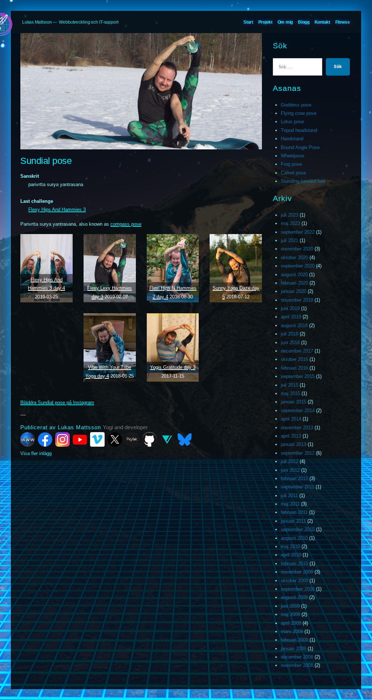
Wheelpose (292, 155)
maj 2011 (290, 504)
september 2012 (298, 453)
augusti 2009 (294, 597)
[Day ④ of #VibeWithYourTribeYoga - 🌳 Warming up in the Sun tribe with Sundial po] (110, 347)
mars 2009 (292, 631)
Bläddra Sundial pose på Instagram (57, 402)
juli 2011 (289, 495)
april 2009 (291, 623)
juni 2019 (290, 308)
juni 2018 (290, 342)
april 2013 (291, 436)
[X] (115, 439)
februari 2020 (294, 283)
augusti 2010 (294, 538)
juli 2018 (289, 334)
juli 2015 (289, 385)
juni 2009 (290, 606)
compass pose (125, 224)
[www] (27, 439)
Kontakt (322, 22)
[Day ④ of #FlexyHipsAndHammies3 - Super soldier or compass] (46, 268)
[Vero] (167, 439)
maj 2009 (290, 614)
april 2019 (291, 316)
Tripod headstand (299, 130)
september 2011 (297, 487)
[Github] (149, 439)
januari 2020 (293, 291)
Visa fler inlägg (36, 453)
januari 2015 (293, 402)
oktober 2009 (294, 580)
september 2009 (298, 589)
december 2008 (297, 657)
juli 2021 (289, 240)
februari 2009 (294, 640)
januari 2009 (293, 648)
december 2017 (297, 351)
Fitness (342, 22)
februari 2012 (294, 478)
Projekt (265, 22)
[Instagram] (62, 439)
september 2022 (298, 232)
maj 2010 (290, 546)
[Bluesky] (184, 439)
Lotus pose (292, 121)
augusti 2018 (294, 325)
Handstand (292, 138)
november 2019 (297, 300)
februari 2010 (294, 563)
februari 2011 (294, 512)
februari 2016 (294, 368)
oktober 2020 (294, 257)
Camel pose (293, 173)
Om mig (285, 22)
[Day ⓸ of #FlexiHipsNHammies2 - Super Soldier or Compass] (173, 268)
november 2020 (297, 249)
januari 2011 (293, 521)
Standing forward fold (303, 181)
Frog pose (291, 164)
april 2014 (291, 419)
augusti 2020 (294, 274)
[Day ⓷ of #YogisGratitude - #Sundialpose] (173, 347)
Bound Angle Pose (300, 147)
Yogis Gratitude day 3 (172, 367)
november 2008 (297, 665)
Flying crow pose (298, 113)
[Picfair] (132, 439)
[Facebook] (45, 439)
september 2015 (298, 376)
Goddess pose (296, 105)
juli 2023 (289, 215)
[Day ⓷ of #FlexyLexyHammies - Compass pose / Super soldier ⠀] (110, 268)
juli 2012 (289, 461)
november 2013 (297, 427)
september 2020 (298, 266)
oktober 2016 (294, 359)
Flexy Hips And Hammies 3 (57, 209)
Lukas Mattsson (37, 22)
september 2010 (298, 529)
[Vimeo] (97, 439)
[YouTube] (80, 439)
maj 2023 (290, 223)
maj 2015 (290, 393)
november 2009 (297, 572)
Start (248, 22)
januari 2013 (293, 444)
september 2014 (298, 410)
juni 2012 (290, 470)
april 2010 (291, 555)
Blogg (304, 22)
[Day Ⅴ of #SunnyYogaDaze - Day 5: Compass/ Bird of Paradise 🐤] (236, 268)
